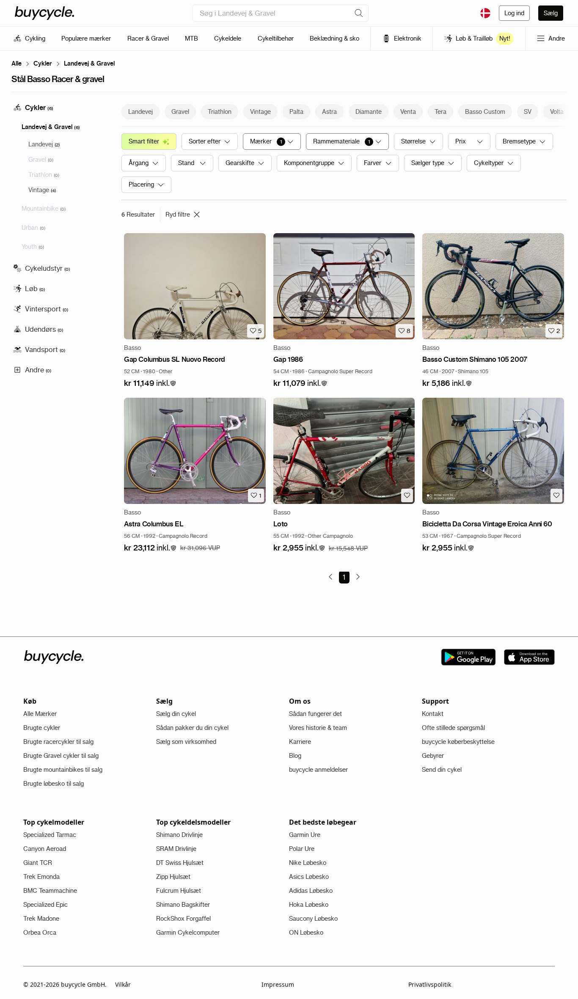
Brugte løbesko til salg (53, 783)
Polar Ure (301, 849)
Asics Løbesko (309, 877)
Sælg (551, 13)
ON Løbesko (306, 932)
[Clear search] (359, 13)
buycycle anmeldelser (318, 769)
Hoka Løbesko (308, 904)
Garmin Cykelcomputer (188, 932)
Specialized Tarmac (49, 835)
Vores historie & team (318, 728)
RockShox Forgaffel (183, 918)
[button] (150, 384)
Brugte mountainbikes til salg (62, 769)
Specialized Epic (45, 904)
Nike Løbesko (307, 863)
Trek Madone (41, 918)
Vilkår (123, 984)
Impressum (277, 984)
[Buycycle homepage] (44, 13)
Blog (295, 756)
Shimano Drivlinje (179, 835)
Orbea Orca (39, 932)
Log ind (514, 13)
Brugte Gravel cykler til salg (61, 756)
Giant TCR (37, 863)
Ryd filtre (177, 214)
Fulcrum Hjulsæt (178, 890)
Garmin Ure (304, 835)
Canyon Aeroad (44, 849)
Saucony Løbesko (313, 918)
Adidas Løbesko (311, 890)
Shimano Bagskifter (183, 904)
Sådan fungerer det (315, 714)
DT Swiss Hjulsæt (180, 863)
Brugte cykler (41, 728)
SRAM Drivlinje (176, 849)
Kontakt (432, 714)
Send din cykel (442, 769)
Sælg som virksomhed (186, 742)
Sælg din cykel (176, 714)
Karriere (300, 742)
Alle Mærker (40, 714)
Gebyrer (433, 756)
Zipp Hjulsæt (173, 877)
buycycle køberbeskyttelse (458, 742)
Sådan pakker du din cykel (192, 728)
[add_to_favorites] (407, 495)
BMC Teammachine (50, 890)
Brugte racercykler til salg (58, 742)
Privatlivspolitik (429, 984)
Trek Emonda (41, 877)
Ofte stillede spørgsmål (453, 728)
